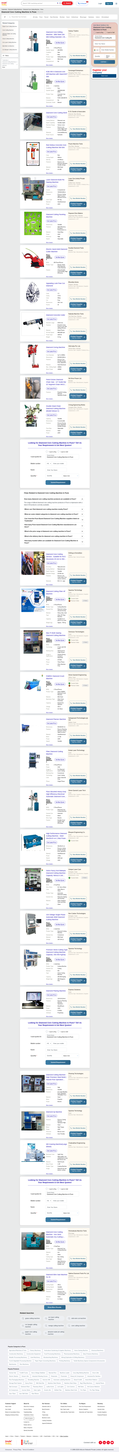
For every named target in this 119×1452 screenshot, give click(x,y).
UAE (41, 1436)
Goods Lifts (47, 1390)
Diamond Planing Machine (56, 991)
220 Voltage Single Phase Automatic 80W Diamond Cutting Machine (55, 917)
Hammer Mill (46, 1379)
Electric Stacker (13, 1376)
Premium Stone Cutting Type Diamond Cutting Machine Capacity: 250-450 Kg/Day (56, 952)
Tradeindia (4, 9)
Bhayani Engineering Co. (76, 832)
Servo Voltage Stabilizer (38, 1373)
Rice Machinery (24, 1364)
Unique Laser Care (74, 869)
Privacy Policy (17, 1449)
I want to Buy (52, 452)
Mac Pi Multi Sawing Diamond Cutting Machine (55, 634)
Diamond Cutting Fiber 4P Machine (55, 592)
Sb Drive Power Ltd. (75, 378)
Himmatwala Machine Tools (77, 1231)
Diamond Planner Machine (56, 719)
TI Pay (43, 1412)
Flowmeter (64, 1376)
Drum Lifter (95, 1373)
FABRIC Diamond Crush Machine (55, 677)
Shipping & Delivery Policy (12, 1415)
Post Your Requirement (85, 1406)
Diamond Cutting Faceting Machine (55, 216)
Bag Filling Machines (86, 1383)
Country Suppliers (102, 1412)
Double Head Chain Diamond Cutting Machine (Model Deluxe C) (55, 408)
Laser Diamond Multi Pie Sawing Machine (55, 181)
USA (53, 1436)
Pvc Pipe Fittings (94, 1390)
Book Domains (46, 1409)
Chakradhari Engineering (76, 1143)
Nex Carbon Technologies (77, 913)
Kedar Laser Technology (76, 750)
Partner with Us (27, 1425)
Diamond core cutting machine (31, 9)
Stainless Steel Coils (71, 1390)
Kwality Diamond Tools (76, 248)
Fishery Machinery (35, 1350)
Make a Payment (28, 1427)
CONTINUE (103, 62)
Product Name (50, 455)
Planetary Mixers (38, 1386)
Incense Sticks (26, 1390)
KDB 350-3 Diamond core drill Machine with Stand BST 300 (56, 74)
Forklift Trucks (24, 1373)
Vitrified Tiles (58, 1390)
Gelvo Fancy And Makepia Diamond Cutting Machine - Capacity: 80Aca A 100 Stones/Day (56, 873)
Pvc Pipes (83, 1390)
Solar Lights (37, 1390)
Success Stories (28, 1409)
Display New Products (66, 1406)
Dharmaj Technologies (75, 1073)
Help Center (8, 1406)
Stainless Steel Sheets (54, 1383)
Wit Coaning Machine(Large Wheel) (56, 1145)
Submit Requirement (58, 482)
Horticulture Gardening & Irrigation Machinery (57, 1350)
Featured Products (102, 1415)
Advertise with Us (46, 1406)
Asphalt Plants (100, 1383)
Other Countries (64, 1436)
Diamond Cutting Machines (15, 9)
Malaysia (29, 1436)
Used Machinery (35, 1357)
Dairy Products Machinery (90, 1354)
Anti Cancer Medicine (93, 1386)
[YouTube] (112, 1442)
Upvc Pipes (12, 1393)
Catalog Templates (47, 1420)
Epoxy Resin (29, 1383)
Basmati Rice (52, 1373)
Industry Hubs (101, 1409)
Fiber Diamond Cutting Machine (54, 753)
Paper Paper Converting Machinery (45, 1361)
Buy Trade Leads (65, 1409)
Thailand (22, 1436)
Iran (57, 1436)
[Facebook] (100, 1442)
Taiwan (17, 1436)
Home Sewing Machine (81, 1350)
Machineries (12, 1364)
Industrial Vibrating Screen (40, 1376)
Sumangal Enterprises (75, 70)
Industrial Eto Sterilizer (93, 1376)
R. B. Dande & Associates (76, 111)
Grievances (8, 1449)
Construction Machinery (16, 1354)
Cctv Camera (71, 1386)
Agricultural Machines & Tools (17, 1350)
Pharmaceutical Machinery (72, 1354)
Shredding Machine (33, 1379)
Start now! (104, 76)
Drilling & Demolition (75, 553)
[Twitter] (108, 1442)
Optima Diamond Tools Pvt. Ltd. (78, 1273)
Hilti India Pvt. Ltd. (74, 346)
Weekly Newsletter (28, 1430)
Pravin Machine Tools (75, 144)
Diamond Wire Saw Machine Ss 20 (56, 1276)
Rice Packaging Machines (16, 1379)
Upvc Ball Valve (23, 1393)
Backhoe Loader (65, 1373)
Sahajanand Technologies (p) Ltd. (78, 719)
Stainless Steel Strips (70, 1383)
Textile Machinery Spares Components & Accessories (89, 1361)
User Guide (8, 1409)
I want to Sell (64, 452)
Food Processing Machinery (52, 1354)
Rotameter (54, 1376)
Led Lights (60, 1386)
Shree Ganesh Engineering (77, 675)
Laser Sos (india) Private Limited (76, 179)
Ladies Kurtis (50, 1386)
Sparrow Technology (75, 590)
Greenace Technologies (76, 632)
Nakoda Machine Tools (76, 314)
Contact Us (26, 1422)
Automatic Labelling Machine (61, 1379)
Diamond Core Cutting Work (56, 113)
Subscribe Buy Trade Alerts (67, 1412)
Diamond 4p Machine (54, 1112)
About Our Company (29, 1406)
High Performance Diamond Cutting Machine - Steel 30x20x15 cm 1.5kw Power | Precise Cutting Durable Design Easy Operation (56, 836)
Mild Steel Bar (40, 1383)
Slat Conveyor (13, 1386)
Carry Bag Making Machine (81, 1373)
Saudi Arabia (47, 1436)
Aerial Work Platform (91, 1379)
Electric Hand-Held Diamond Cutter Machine (56, 250)
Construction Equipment (33, 1354)
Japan (6, 1436)
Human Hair (12, 1373)
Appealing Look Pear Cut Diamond (55, 284)
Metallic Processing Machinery (18, 1357)
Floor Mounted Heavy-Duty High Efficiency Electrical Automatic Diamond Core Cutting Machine (56, 794)
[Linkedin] (104, 1442)
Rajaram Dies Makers (75, 213)
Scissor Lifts (25, 1376)
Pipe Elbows (35, 1393)
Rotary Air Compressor (77, 1376)
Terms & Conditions (28, 1449)
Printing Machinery (64, 1361)
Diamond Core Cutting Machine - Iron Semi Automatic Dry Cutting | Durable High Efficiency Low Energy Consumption (56, 1234)
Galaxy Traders (73, 31)
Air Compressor (13, 1390)
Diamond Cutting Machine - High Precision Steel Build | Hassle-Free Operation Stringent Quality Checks (56, 1077)
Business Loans (46, 1417)
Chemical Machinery (97, 1350)
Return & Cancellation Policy (12, 1412)
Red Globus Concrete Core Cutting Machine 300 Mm (56, 146)
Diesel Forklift (78, 1379)
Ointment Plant (25, 1386)
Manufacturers (101, 1406)
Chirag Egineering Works (76, 405)
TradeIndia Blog (28, 1412)
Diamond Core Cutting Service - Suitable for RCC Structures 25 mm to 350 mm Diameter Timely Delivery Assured (56, 556)
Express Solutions (74, 989)
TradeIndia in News (29, 1415)
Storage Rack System (15, 1383)
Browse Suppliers (83, 1409)
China (11, 1436)
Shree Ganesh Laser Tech (77, 790)
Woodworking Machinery (50, 1357)
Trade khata (45, 1415)
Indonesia (35, 1436)
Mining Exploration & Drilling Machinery (72, 1357)
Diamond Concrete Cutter (55, 315)
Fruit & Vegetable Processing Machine (20, 1361)
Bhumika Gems (73, 282)
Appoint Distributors (47, 1423)
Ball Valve (81, 1386)
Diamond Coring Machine (55, 347)
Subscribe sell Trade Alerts (86, 1412)
